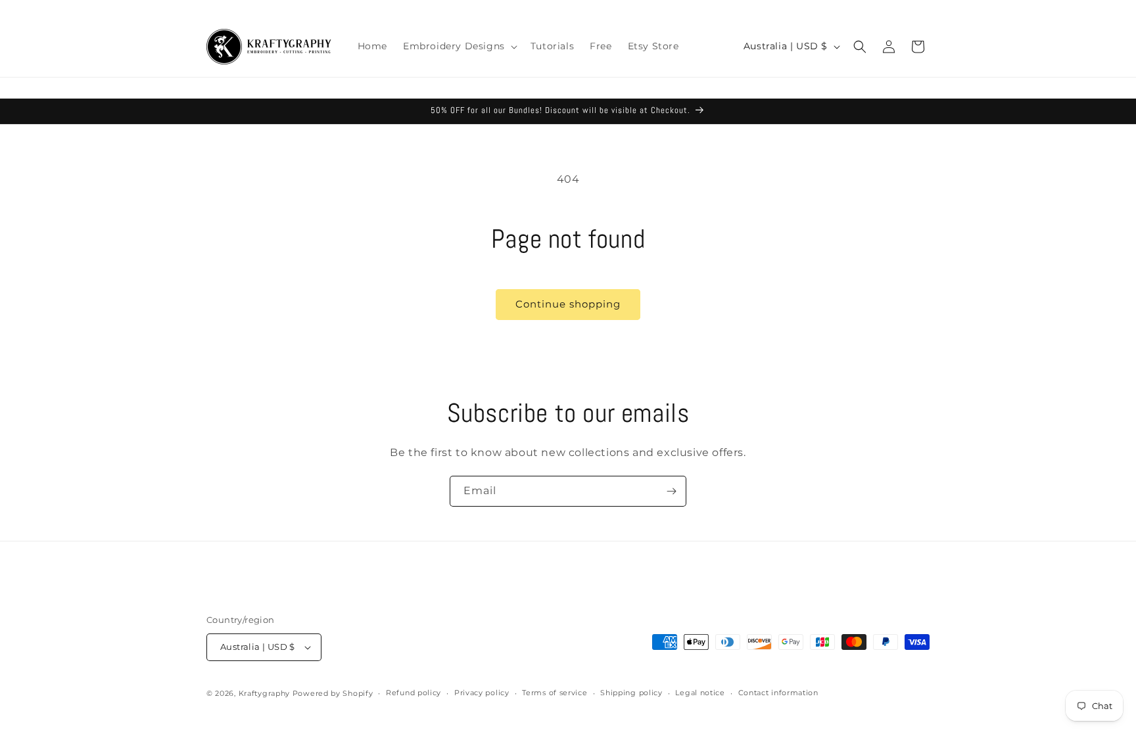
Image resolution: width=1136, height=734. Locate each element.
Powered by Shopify (333, 693)
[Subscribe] (671, 491)
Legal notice (699, 692)
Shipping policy (631, 692)
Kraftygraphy (264, 693)
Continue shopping (568, 304)
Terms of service (554, 692)
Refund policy (413, 692)
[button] (459, 46)
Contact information (778, 692)
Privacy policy (481, 692)
